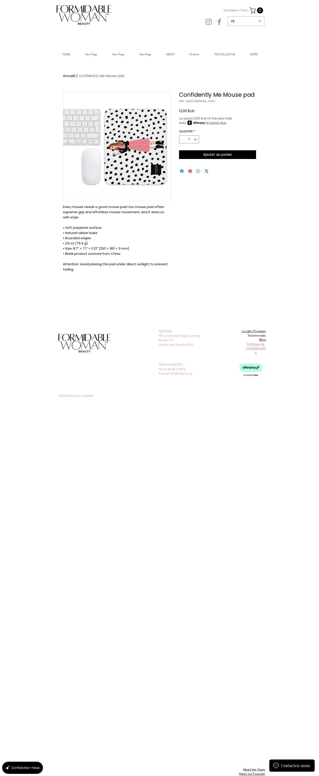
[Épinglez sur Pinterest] (190, 171)
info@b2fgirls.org (181, 374)
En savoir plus (216, 123)
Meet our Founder (252, 774)
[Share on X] (206, 171)
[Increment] (195, 139)
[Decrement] (182, 139)
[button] (257, 10)
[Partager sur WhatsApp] (198, 171)
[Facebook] (219, 22)
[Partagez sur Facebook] (181, 171)
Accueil (69, 75)
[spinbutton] (189, 139)
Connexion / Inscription (237, 10)
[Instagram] (208, 22)
